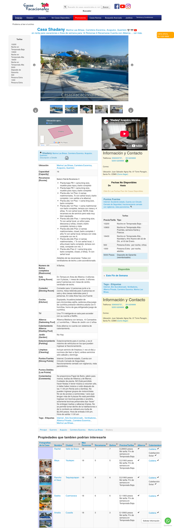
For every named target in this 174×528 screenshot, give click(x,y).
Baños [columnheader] (112, 445)
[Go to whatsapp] (168, 521)
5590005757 (117, 158)
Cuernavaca (71, 495)
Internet (60, 417)
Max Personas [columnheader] (86, 444)
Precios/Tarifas (126, 445)
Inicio (18, 17)
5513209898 (131, 158)
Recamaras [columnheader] (100, 445)
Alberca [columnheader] (141, 445)
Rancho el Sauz (57, 478)
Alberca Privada (64, 420)
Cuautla (69, 512)
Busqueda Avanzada (113, 17)
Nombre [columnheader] (58, 445)
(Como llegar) (122, 174)
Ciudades (42, 17)
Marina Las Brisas (75, 29)
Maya (56, 460)
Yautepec (70, 460)
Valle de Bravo (72, 448)
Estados (30, 17)
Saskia (57, 495)
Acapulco (111, 29)
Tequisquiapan (72, 477)
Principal (43, 429)
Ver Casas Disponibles (60, 17)
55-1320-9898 (163, 36)
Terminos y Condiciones (144, 17)
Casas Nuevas (95, 17)
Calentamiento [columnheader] (156, 445)
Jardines (129, 17)
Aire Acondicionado (74, 417)
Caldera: (153, 449)
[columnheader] (127, 444)
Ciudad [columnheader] (69, 445)
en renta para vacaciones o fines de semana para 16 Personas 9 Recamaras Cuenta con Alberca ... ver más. (87, 32)
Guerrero (121, 29)
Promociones (80, 17)
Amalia (57, 512)
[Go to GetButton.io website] (168, 525)
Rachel (57, 448)
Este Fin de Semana (117, 275)
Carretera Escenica (95, 29)
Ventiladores (90, 417)
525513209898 (118, 160)
